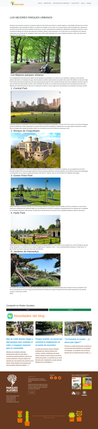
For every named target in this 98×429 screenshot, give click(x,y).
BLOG (82, 3)
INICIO (40, 3)
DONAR (89, 3)
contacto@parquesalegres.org (12, 401)
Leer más (32, 392)
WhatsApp (70, 309)
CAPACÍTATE (75, 3)
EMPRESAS (47, 3)
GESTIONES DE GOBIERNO (61, 3)
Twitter (27, 309)
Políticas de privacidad (49, 417)
